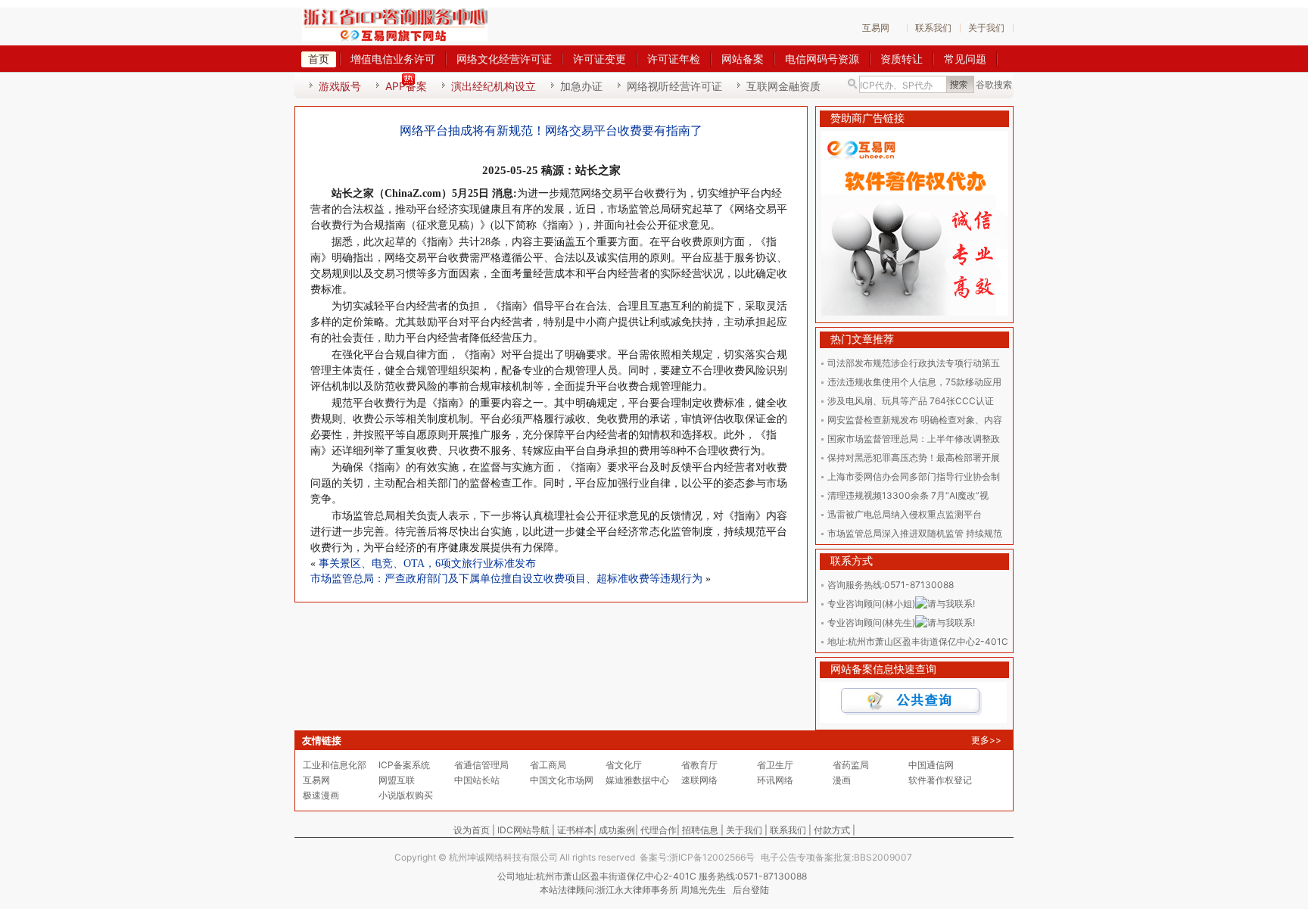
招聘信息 (700, 830)
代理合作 (658, 830)
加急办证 (581, 85)
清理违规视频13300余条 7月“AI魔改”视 (908, 495)
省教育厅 (699, 764)
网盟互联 (396, 780)
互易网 (875, 27)
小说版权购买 (405, 795)
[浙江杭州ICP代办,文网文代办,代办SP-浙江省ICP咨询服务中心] (395, 25)
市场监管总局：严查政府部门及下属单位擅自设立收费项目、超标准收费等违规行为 (506, 578)
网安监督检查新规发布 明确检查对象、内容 (914, 419)
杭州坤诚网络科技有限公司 (503, 857)
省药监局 (851, 764)
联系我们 (933, 27)
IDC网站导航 (523, 830)
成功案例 (617, 830)
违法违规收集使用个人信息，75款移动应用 (914, 382)
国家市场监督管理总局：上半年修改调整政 (913, 438)
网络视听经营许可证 (674, 85)
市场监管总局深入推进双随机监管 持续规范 (914, 533)
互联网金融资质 (783, 85)
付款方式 (832, 830)
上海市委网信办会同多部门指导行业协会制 (913, 476)
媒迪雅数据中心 (637, 780)
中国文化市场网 (561, 780)
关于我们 (986, 27)
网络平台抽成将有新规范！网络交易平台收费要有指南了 (551, 130)
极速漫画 (321, 795)
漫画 (842, 780)
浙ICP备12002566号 (712, 857)
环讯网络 (775, 780)
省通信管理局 (481, 764)
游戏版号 (340, 85)
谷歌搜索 (994, 84)
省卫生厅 (775, 764)
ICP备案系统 (404, 764)
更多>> (986, 740)
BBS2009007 (883, 857)
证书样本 (575, 830)
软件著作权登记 (940, 780)
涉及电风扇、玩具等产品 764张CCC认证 (910, 400)
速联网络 (699, 780)
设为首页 (471, 830)
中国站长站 (477, 780)
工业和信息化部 (334, 764)
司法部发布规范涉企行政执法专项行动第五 (913, 363)
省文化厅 (624, 764)
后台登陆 (751, 889)
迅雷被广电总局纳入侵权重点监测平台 (904, 514)
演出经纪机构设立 (493, 85)
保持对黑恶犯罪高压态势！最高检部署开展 (913, 457)
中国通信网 (931, 764)
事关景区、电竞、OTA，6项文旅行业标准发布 (427, 563)
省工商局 (548, 764)
